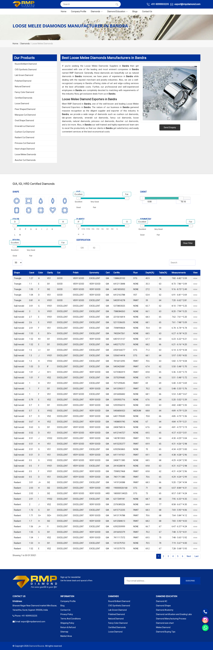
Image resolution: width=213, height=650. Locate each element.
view (195, 278)
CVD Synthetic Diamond (26, 69)
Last (197, 556)
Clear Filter (188, 243)
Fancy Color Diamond (24, 92)
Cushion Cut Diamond (24, 132)
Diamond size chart (165, 623)
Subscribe (190, 581)
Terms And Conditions (70, 618)
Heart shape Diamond (25, 149)
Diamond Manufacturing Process (171, 618)
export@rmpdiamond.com (187, 4)
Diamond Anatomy (164, 610)
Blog (62, 605)
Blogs (135, 11)
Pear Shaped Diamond (25, 109)
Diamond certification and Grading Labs (174, 614)
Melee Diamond (163, 627)
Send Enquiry (170, 127)
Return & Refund (68, 627)
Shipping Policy (67, 623)
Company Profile (78, 11)
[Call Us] (205, 611)
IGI (94, 248)
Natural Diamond (22, 86)
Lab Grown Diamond (24, 75)
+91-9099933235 (159, 4)
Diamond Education (116, 11)
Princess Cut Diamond (25, 143)
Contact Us (147, 11)
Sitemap (64, 632)
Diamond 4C (161, 601)
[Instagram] (205, 619)
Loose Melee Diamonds (25, 154)
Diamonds (95, 11)
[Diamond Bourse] (23, 4)
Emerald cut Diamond (24, 126)
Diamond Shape (163, 605)
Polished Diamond (23, 81)
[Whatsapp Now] (205, 627)
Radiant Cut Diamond (24, 137)
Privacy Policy (66, 614)
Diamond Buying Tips (165, 632)
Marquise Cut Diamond (25, 115)
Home (63, 11)
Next (189, 556)
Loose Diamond (22, 103)
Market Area (66, 636)
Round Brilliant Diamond (26, 64)
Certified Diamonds (23, 98)
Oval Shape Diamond (24, 120)
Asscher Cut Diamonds (25, 160)
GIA (82, 248)
